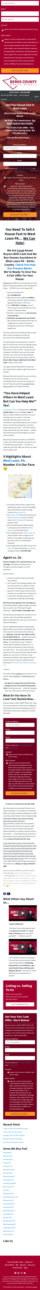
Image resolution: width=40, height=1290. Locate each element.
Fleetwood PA (8, 1207)
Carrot (35, 1287)
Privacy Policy (20, 171)
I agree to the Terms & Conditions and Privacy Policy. (21, 29)
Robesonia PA (8, 1200)
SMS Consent (6, 35)
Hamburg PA (7, 1159)
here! (29, 548)
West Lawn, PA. (14, 460)
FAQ (17, 1265)
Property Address (20, 145)
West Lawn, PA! (20, 512)
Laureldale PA (8, 1214)
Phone (20, 152)
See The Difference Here (20, 1004)
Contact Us (29, 1262)
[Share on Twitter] (8, 894)
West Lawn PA (8, 1187)
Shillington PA (8, 1180)
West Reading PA (9, 1224)
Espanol (4, 99)
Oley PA (6, 1190)
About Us (23, 1265)
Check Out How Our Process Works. (21, 267)
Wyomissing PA (8, 1176)
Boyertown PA (8, 1193)
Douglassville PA (9, 1228)
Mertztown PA (8, 1231)
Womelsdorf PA (8, 1204)
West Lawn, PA (12, 515)
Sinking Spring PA (9, 1183)
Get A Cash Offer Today (9, 95)
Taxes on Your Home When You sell (15, 1128)
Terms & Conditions (25, 168)
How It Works (24, 95)
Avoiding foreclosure (10, 410)
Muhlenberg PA (8, 1211)
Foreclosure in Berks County (13, 1142)
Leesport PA (7, 1166)
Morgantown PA (9, 1221)
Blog (25, 1268)
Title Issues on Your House (12, 1132)
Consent (4, 25)
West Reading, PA (19, 520)
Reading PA (7, 1152)
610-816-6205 (25, 92)
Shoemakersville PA (10, 1197)
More (37, 96)
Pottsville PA (8, 1234)
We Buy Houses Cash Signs (12, 1139)
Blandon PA (7, 1217)
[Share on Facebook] (4, 894)
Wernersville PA (9, 1170)
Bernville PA (7, 1173)
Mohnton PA (7, 1156)
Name (3, 9)
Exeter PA (6, 1163)
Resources (31, 1265)
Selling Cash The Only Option (14, 1135)
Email (20, 160)
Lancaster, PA (16, 517)
